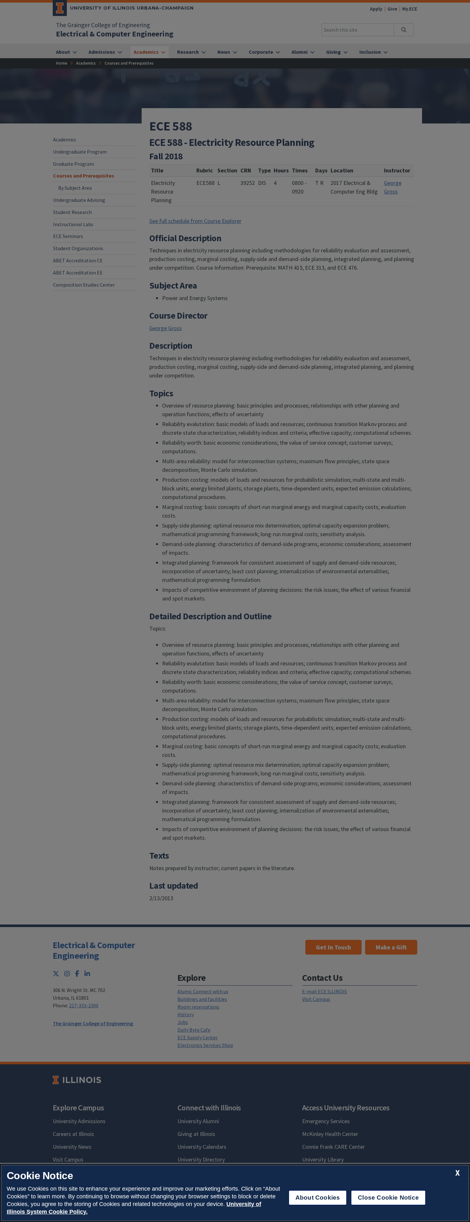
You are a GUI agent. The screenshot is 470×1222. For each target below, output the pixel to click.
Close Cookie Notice (388, 1197)
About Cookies (317, 1197)
